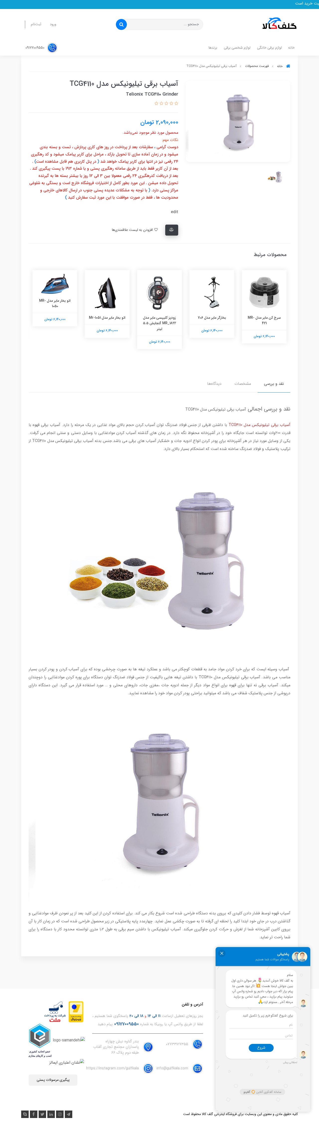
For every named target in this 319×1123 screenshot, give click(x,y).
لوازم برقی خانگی (269, 48)
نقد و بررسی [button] (274, 384)
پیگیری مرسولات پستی (53, 1080)
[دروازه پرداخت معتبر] (76, 1011)
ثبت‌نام (36, 24)
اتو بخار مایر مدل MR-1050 (107, 303)
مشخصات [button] (243, 384)
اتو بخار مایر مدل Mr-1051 (159, 317)
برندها (212, 48)
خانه (291, 48)
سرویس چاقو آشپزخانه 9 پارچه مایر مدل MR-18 (55, 320)
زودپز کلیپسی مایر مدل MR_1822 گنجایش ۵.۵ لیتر (211, 323)
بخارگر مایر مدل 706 (264, 317)
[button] (175, 104)
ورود (53, 24)
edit (174, 212)
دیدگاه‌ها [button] (214, 384)
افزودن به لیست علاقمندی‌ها (133, 230)
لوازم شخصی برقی (237, 48)
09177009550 (35, 48)
